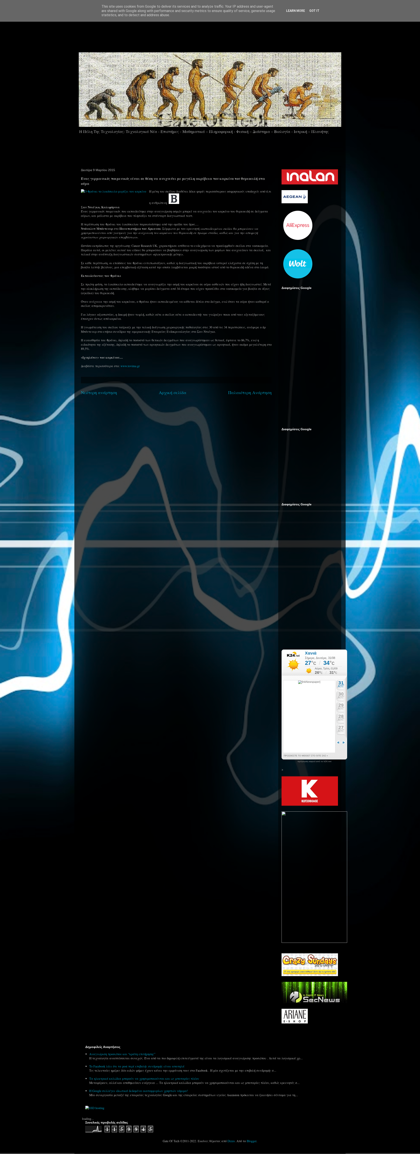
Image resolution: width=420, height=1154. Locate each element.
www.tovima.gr (130, 366)
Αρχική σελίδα (172, 392)
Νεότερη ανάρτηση (99, 392)
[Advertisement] (222, 35)
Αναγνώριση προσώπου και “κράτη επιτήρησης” (122, 1054)
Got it (314, 10)
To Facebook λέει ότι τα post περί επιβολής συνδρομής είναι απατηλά (136, 1066)
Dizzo (231, 1141)
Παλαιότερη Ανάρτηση (250, 392)
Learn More (295, 10)
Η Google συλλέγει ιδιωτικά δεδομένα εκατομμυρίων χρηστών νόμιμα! (138, 1091)
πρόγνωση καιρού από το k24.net (314, 761)
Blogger (251, 1141)
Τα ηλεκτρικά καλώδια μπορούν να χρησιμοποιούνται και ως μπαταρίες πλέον (144, 1078)
